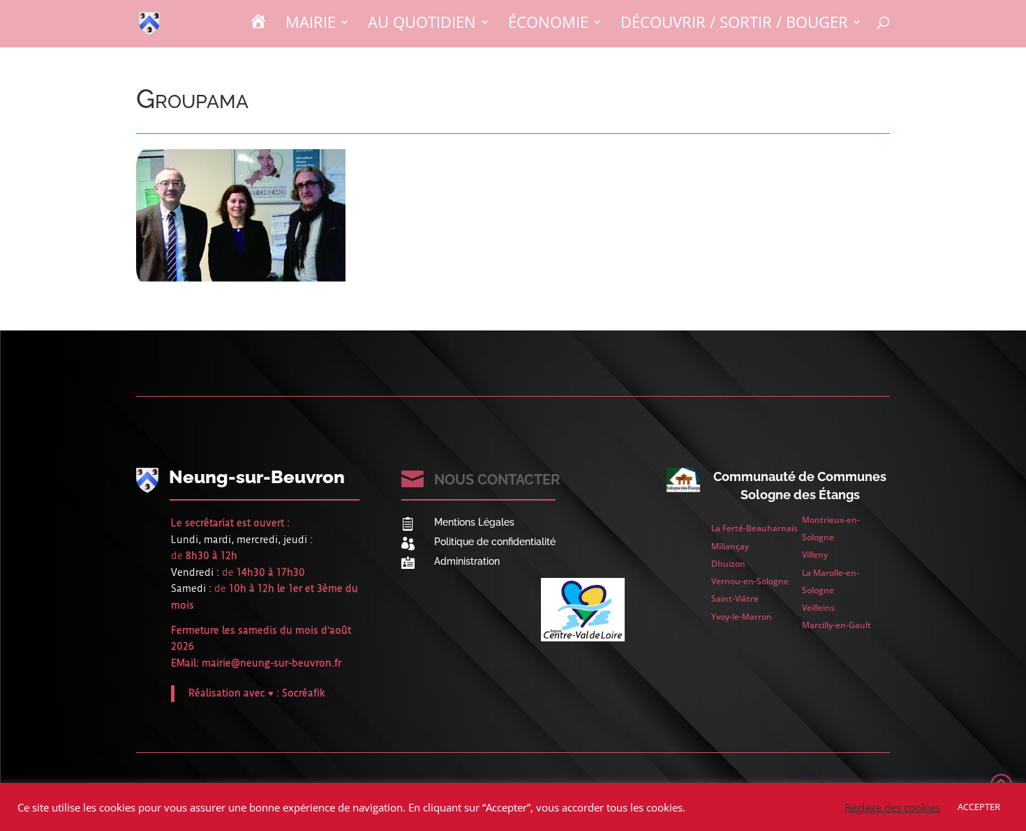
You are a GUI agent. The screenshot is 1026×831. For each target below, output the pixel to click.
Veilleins (818, 607)
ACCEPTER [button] (979, 806)
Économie (548, 24)
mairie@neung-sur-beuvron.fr (271, 663)
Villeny (815, 555)
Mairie (310, 24)
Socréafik (303, 693)
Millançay (730, 546)
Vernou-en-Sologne (750, 581)
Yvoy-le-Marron (741, 617)
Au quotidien (422, 24)
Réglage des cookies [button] (892, 807)
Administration (467, 561)
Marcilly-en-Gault (836, 625)
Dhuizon (728, 564)
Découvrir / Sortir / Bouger (734, 24)
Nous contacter (497, 479)
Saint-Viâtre (735, 598)
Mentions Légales (474, 522)
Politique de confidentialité (495, 541)
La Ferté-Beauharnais (754, 528)
